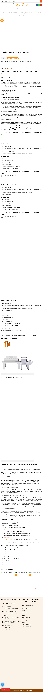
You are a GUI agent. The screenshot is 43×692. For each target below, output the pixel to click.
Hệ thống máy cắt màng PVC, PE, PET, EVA (11, 547)
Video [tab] (5, 68)
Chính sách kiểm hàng (26, 624)
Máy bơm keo (4, 564)
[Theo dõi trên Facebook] (37, 5)
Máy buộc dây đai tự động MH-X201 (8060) (36, 586)
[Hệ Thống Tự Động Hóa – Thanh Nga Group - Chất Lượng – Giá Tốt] (21, 5)
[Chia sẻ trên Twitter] (6, 64)
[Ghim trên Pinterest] (10, 64)
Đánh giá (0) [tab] (9, 68)
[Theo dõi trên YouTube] (41, 5)
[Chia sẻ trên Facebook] (4, 64)
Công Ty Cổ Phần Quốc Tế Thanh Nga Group (24, 690)
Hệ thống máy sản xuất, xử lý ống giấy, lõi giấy (11, 556)
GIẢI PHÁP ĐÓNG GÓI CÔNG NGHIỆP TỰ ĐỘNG (20, 12)
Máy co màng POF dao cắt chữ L (21, 586)
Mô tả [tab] (2, 68)
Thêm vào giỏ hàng (13, 58)
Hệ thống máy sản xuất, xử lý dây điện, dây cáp (11, 558)
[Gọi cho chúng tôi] (39, 5)
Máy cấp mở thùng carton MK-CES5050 (7, 586)
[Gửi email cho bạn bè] (8, 64)
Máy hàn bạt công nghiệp (7, 562)
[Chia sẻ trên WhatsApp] (2, 64)
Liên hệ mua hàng (7, 519)
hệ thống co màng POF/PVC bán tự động (24, 71)
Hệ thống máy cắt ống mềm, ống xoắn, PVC (10, 549)
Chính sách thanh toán (26, 626)
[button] (1, 5)
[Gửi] (41, 1)
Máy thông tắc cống (6, 560)
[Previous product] (22, 15)
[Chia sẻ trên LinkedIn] (12, 64)
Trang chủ (5, 12)
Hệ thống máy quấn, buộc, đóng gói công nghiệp (11, 554)
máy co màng (12, 90)
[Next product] (20, 15)
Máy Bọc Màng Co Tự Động (26, 61)
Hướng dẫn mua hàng (26, 612)
